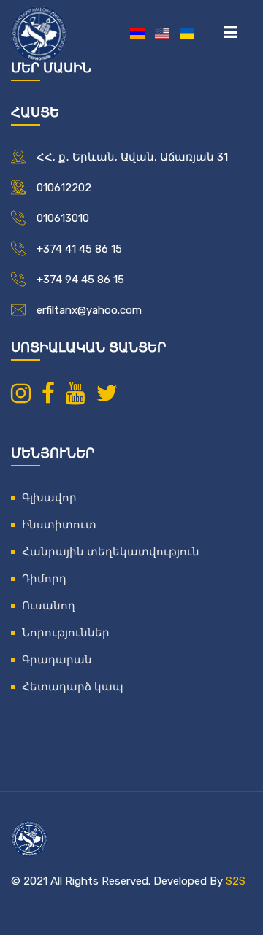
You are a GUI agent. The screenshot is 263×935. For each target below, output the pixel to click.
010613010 (63, 218)
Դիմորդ (44, 578)
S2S (235, 881)
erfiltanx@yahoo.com (89, 310)
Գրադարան (57, 659)
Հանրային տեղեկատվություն (110, 551)
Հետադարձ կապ (72, 686)
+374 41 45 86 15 (79, 248)
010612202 (64, 187)
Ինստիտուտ (59, 524)
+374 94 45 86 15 (80, 279)
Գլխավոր (49, 497)
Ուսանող (48, 605)
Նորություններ (66, 632)
